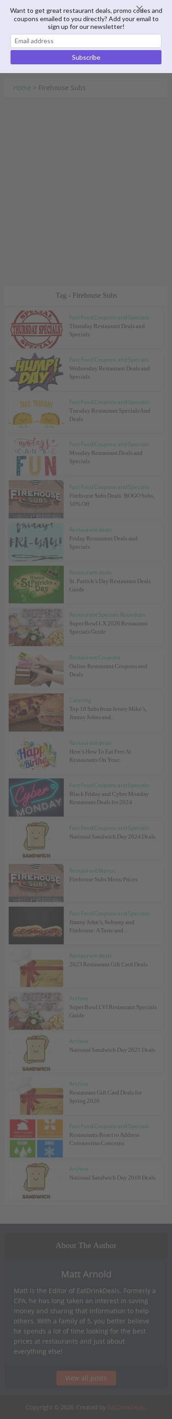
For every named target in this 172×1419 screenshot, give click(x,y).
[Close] (150, 9)
